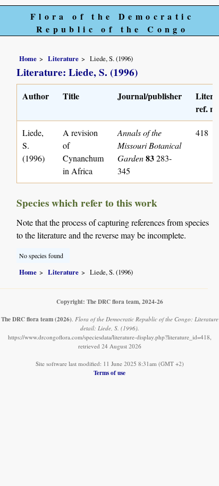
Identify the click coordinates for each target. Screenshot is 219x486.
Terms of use (109, 372)
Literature (63, 58)
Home (28, 58)
